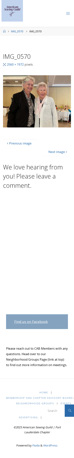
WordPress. (50, 445)
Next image (56, 152)
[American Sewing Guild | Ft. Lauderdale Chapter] (12, 11)
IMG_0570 (17, 31)
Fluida (35, 445)
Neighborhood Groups (35, 403)
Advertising (28, 417)
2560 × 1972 (15, 64)
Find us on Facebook (31, 321)
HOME (43, 392)
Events (66, 403)
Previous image (20, 143)
